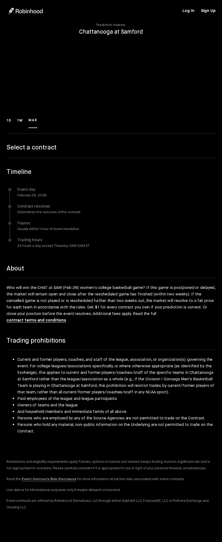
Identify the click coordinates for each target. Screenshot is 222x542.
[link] (188, 11)
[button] (9, 123)
